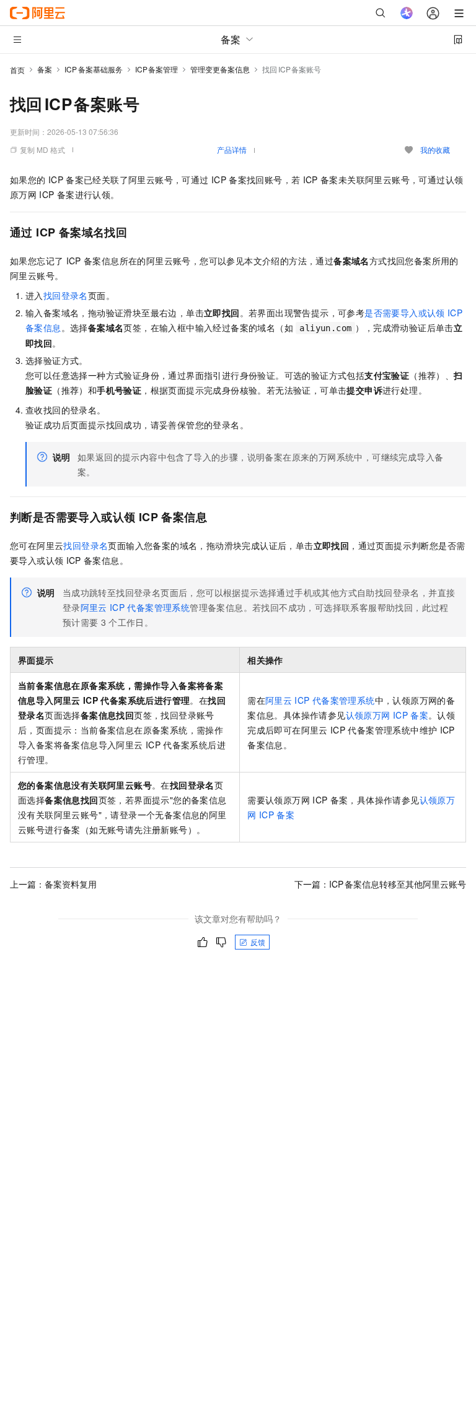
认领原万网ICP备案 (387, 715)
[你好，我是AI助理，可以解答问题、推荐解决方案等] (407, 13)
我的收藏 (435, 149)
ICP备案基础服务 (93, 69)
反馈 (257, 942)
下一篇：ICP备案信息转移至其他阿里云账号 (380, 884)
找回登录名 (65, 295)
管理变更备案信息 (220, 69)
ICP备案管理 (156, 69)
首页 (17, 69)
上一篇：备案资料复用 (53, 884)
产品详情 (232, 149)
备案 (44, 69)
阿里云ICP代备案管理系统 (135, 607)
